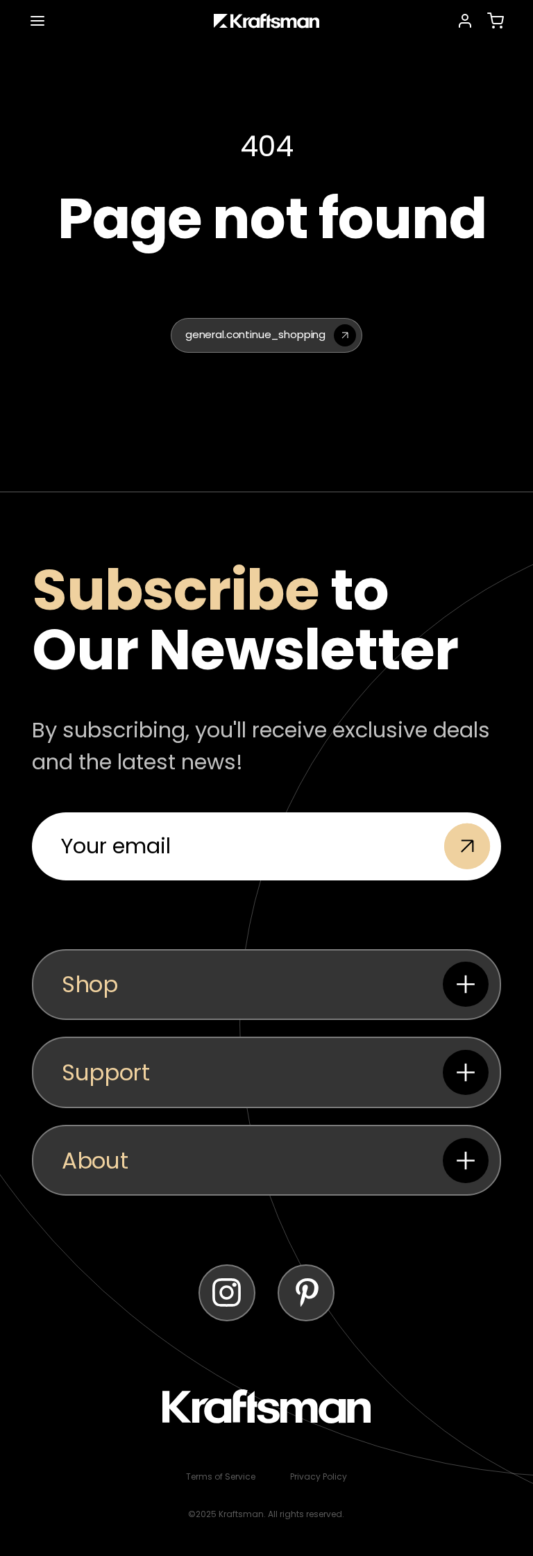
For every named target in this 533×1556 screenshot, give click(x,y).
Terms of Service (220, 1476)
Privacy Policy (318, 1476)
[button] (37, 21)
